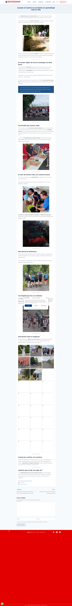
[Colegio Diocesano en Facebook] (60, 532)
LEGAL (33, 532)
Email (38, 518)
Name (18, 518)
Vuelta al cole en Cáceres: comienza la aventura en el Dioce (47, 491)
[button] (46, 297)
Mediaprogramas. (44, 605)
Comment (19, 501)
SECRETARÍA (48, 1)
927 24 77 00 (22, 482)
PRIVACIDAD (42, 532)
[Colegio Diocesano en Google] (53, 532)
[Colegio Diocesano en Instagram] (56, 532)
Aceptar (28, 305)
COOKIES (37, 532)
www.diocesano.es (23, 484)
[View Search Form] (57, 2)
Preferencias (43, 305)
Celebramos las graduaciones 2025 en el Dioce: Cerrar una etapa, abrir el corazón (25, 491)
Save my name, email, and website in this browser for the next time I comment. (32, 521)
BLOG (54, 1)
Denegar (36, 305)
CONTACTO (29, 532)
